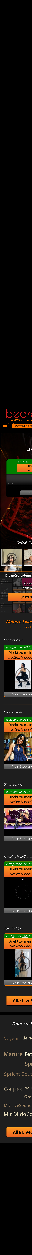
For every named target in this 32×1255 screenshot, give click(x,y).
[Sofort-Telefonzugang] (10, 425)
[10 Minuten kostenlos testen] (9, 425)
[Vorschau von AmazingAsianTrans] (23, 879)
